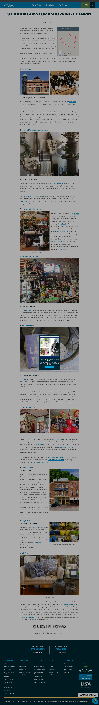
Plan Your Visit (50, 367)
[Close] (59, 337)
